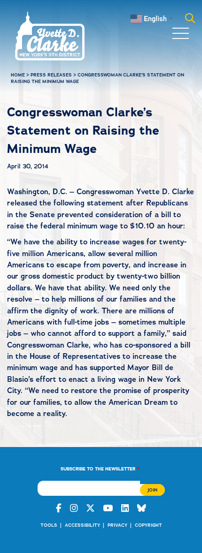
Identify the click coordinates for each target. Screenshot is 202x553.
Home (18, 75)
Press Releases (51, 75)
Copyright (148, 525)
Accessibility (82, 525)
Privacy (117, 525)
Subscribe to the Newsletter (100, 468)
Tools (48, 525)
